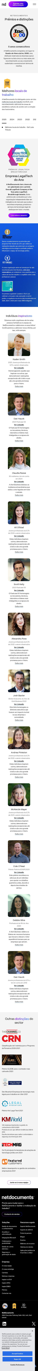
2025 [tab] (4, 119)
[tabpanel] (19, 130)
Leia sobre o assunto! (19, 215)
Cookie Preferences (17, 1365)
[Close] (32, 1331)
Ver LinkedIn (19, 368)
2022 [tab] (27, 119)
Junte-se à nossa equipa (19, 1182)
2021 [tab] (35, 119)
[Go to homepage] (4, 4)
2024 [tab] (12, 119)
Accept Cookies (17, 1353)
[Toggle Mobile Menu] (34, 4)
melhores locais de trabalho (12, 102)
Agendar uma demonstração (18, 4)
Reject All (17, 1359)
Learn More (5, 1348)
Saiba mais (19, 386)
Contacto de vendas (12, 1214)
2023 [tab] (19, 119)
